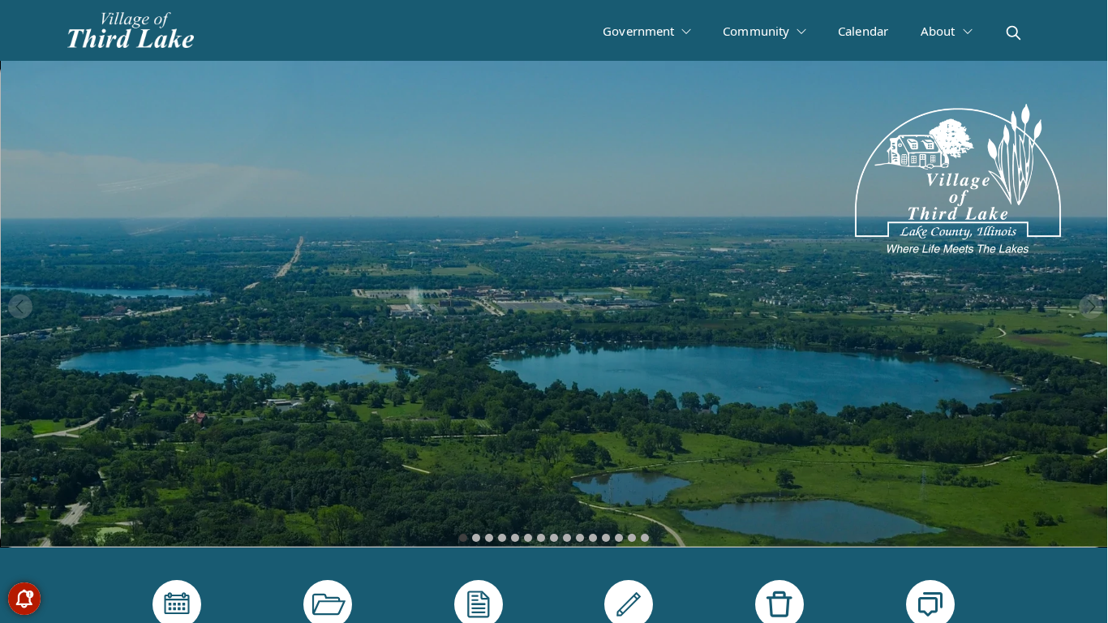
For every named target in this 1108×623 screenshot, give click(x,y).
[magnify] (1013, 33)
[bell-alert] (24, 598)
